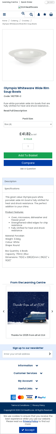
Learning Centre (10, 2)
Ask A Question (28, 168)
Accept (29, 430)
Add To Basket (28, 155)
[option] (28, 55)
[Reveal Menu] (4, 14)
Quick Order (26, 2)
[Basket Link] (51, 14)
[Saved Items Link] (45, 14)
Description (10, 181)
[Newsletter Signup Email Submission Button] (50, 354)
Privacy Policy (39, 405)
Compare (28, 163)
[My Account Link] (39, 14)
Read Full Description (15, 110)
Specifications (12, 188)
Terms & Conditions (20, 405)
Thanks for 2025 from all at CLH (28, 335)
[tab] (28, 181)
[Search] (31, 14)
